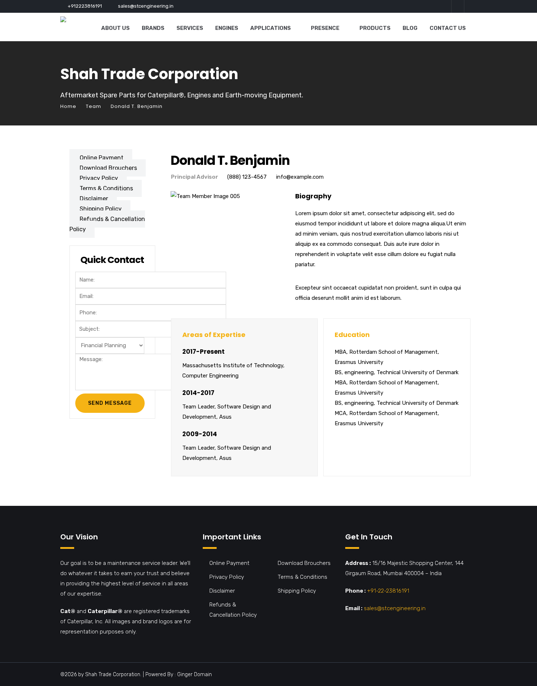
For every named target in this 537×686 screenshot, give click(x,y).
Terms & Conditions (106, 188)
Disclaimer (94, 198)
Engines (226, 28)
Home (68, 106)
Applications (270, 28)
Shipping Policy (101, 208)
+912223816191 (85, 6)
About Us (115, 28)
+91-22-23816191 (388, 591)
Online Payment (101, 157)
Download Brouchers (108, 167)
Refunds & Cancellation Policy (107, 224)
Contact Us (448, 28)
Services (189, 28)
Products (375, 28)
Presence (325, 28)
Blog (410, 28)
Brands (153, 28)
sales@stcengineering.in (146, 6)
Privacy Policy (99, 178)
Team (93, 106)
